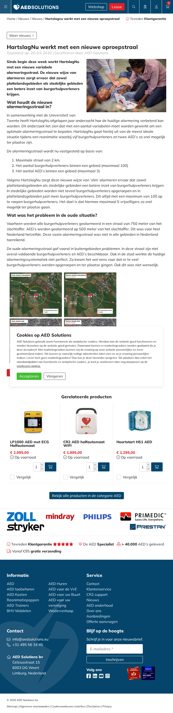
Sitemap (12, 706)
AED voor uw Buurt (64, 594)
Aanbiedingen (98, 616)
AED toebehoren (20, 589)
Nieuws (23, 19)
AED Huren (57, 583)
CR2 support (97, 594)
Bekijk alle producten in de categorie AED (86, 495)
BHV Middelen (19, 610)
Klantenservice (98, 589)
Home (11, 19)
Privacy (107, 706)
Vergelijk (23, 477)
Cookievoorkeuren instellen (68, 706)
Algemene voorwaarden (34, 706)
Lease (117, 7)
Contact (93, 583)
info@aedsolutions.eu (30, 639)
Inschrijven (115, 659)
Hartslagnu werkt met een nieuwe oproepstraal (82, 19)
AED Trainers (18, 605)
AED (10, 583)
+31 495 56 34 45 (27, 644)
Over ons (93, 610)
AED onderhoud (99, 605)
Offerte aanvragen (102, 621)
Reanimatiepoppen (23, 600)
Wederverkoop (60, 610)
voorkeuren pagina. (29, 366)
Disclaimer (93, 706)
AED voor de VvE (62, 589)
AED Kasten (17, 594)
